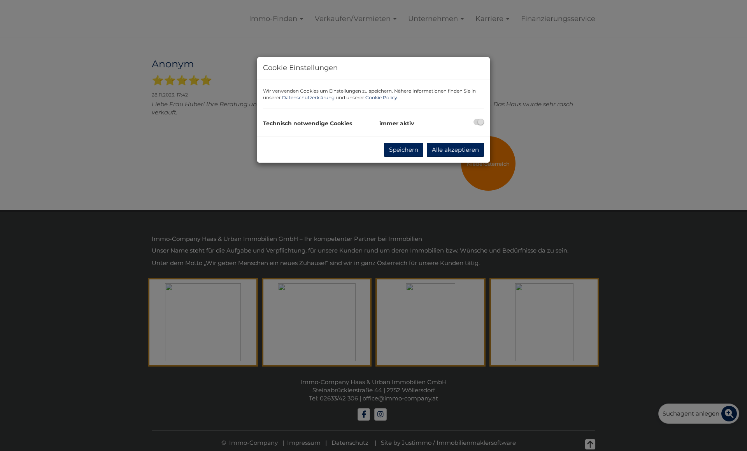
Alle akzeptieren (455, 149)
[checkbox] (478, 122)
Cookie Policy (381, 97)
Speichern (403, 149)
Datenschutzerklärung (308, 97)
